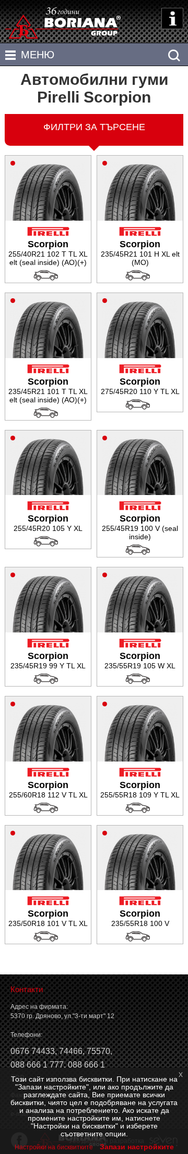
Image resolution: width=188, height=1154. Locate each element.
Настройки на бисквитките (54, 1147)
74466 (71, 1051)
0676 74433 (32, 1051)
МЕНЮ (37, 54)
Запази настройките (137, 1147)
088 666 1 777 (37, 1064)
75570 (98, 1051)
